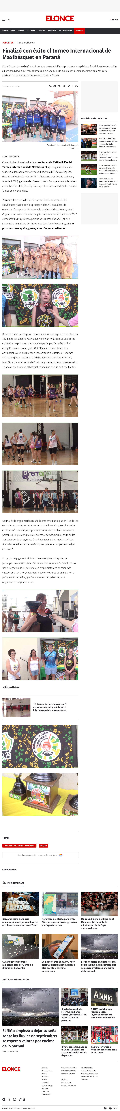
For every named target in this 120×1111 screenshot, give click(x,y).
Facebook (4, 1099)
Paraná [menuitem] (21, 31)
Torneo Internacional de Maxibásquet (19, 846)
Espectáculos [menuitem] (46, 1094)
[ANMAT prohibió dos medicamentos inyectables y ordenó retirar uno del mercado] (104, 997)
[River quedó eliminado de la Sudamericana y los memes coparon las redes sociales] (89, 129)
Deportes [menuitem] (79, 31)
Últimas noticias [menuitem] (8, 31)
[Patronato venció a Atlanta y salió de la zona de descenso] (104, 1035)
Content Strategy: (104, 1108)
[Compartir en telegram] (69, 86)
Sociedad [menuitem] (52, 31)
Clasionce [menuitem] (64, 1080)
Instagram (14, 1099)
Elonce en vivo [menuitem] (66, 1083)
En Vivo (115, 20)
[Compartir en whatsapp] (50, 86)
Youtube (24, 1099)
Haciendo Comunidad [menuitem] (68, 1068)
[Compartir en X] (64, 86)
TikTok (20, 1099)
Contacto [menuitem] (84, 1080)
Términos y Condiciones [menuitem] (89, 1074)
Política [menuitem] (42, 31)
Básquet (43, 846)
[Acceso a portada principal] (60, 18)
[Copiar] (59, 86)
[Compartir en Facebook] (54, 86)
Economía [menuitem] (45, 1092)
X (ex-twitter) (9, 1099)
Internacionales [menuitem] (65, 31)
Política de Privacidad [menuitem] (88, 1071)
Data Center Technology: (109, 1108)
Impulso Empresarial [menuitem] (68, 1071)
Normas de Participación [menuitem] (89, 1077)
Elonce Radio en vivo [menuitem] (68, 1086)
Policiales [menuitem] (31, 31)
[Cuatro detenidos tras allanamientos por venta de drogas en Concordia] (20, 946)
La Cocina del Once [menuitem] (68, 1074)
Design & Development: (115, 1108)
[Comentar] (74, 86)
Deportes (7, 42)
